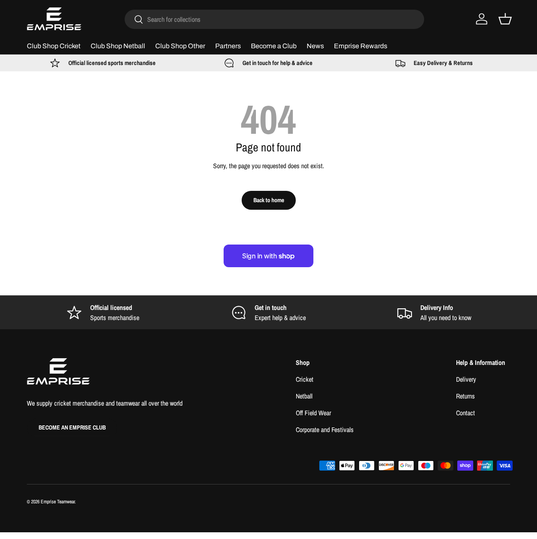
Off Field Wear (313, 412)
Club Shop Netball (118, 45)
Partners (228, 45)
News (315, 45)
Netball (304, 396)
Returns (465, 396)
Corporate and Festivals (325, 429)
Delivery (466, 379)
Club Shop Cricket (54, 45)
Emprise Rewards (360, 45)
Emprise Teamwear (58, 501)
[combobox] (274, 19)
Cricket (304, 379)
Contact (465, 412)
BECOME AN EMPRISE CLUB (72, 427)
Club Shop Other (180, 45)
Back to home (268, 200)
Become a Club (274, 45)
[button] (505, 19)
